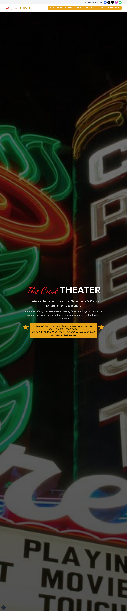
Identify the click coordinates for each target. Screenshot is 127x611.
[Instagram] (116, 2)
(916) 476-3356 (97, 2)
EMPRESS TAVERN (114, 8)
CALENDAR (68, 8)
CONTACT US (101, 8)
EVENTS (59, 8)
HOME (52, 8)
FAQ (92, 8)
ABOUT (86, 8)
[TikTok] (112, 2)
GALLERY (78, 8)
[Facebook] (105, 2)
